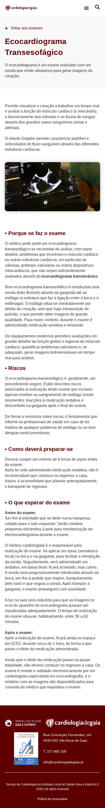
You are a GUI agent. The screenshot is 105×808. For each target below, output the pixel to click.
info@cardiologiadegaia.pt (63, 762)
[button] (86, 8)
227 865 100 (56, 751)
